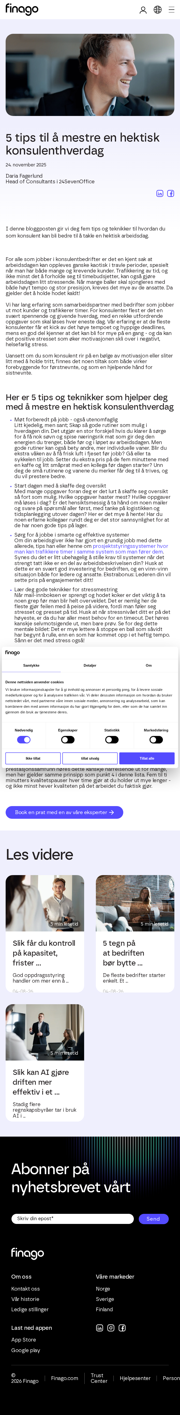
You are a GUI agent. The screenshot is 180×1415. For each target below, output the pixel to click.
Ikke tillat (33, 758)
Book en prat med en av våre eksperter (61, 812)
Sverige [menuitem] (105, 1299)
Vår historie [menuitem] (25, 1299)
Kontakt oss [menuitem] (25, 1289)
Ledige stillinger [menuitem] (30, 1309)
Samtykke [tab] (31, 666)
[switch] (68, 739)
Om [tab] (149, 666)
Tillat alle (147, 758)
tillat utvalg (90, 758)
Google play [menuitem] (25, 1350)
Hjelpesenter (135, 1378)
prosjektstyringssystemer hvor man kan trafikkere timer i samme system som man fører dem (91, 549)
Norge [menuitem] (103, 1289)
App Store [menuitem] (23, 1339)
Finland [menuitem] (104, 1309)
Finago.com (64, 1378)
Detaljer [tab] (90, 666)
